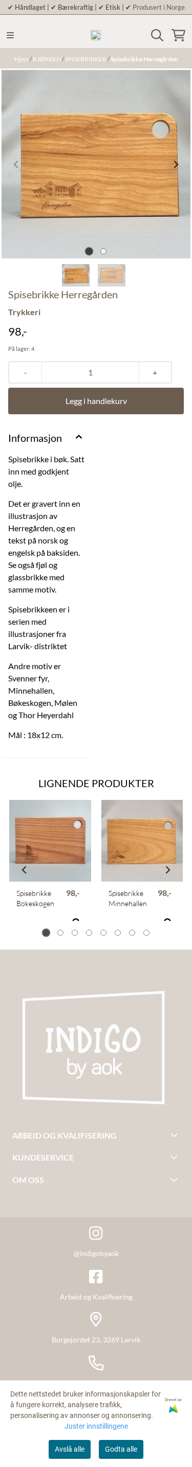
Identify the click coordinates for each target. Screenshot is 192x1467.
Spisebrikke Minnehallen (128, 898)
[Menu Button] (10, 35)
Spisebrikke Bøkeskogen (35, 898)
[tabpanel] (50, 866)
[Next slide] (175, 164)
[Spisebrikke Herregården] (96, 164)
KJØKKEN (47, 59)
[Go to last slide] (24, 870)
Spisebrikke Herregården (144, 59)
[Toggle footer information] (176, 1134)
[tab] (88, 251)
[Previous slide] (16, 164)
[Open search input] (157, 35)
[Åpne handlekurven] (178, 35)
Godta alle (121, 1449)
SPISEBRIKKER (86, 59)
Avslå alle (69, 1449)
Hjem (22, 59)
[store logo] (96, 35)
